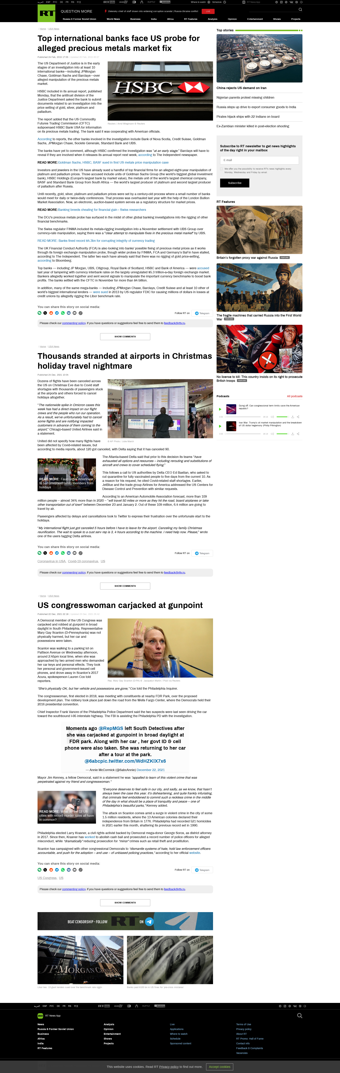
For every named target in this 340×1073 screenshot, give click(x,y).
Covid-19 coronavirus (83, 561)
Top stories (225, 30)
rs (69, 1006)
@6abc (92, 761)
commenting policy (74, 323)
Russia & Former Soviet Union (79, 19)
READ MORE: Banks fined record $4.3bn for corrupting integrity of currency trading (96, 240)
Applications (176, 1029)
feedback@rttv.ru (174, 323)
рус (52, 1006)
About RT (241, 1034)
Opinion (232, 19)
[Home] (46, 13)
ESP (48, 2)
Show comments (125, 336)
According (45, 139)
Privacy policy (243, 1029)
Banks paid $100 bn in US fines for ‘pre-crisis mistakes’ (155, 987)
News (41, 1024)
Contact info (243, 1043)
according (145, 155)
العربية (40, 2)
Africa (170, 19)
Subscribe (234, 183)
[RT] (109, 2)
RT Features (190, 19)
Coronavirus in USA (52, 561)
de (58, 1006)
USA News (53, 29)
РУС (55, 2)
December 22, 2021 (151, 770)
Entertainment (255, 19)
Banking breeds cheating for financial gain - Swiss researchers (102, 210)
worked (90, 837)
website (194, 853)
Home (43, 29)
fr (64, 1006)
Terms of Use (243, 1024)
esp (45, 1006)
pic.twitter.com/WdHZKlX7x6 (133, 761)
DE (61, 2)
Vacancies (242, 1053)
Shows (277, 19)
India (154, 19)
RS (72, 2)
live (208, 11)
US (103, 561)
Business (135, 19)
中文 (79, 2)
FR (67, 2)
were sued (100, 292)
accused (203, 268)
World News (113, 19)
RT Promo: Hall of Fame (250, 1038)
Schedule (175, 1038)
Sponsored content (180, 1043)
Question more (76, 11)
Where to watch (179, 1034)
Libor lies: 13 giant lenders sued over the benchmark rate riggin (70, 987)
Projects (295, 19)
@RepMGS (111, 728)
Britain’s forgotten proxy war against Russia (248, 257)
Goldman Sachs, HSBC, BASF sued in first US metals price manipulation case (113, 162)
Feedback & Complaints (249, 1048)
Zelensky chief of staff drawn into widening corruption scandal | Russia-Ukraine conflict (153, 11)
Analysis (212, 19)
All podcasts (294, 396)
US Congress (47, 878)
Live (172, 1024)
